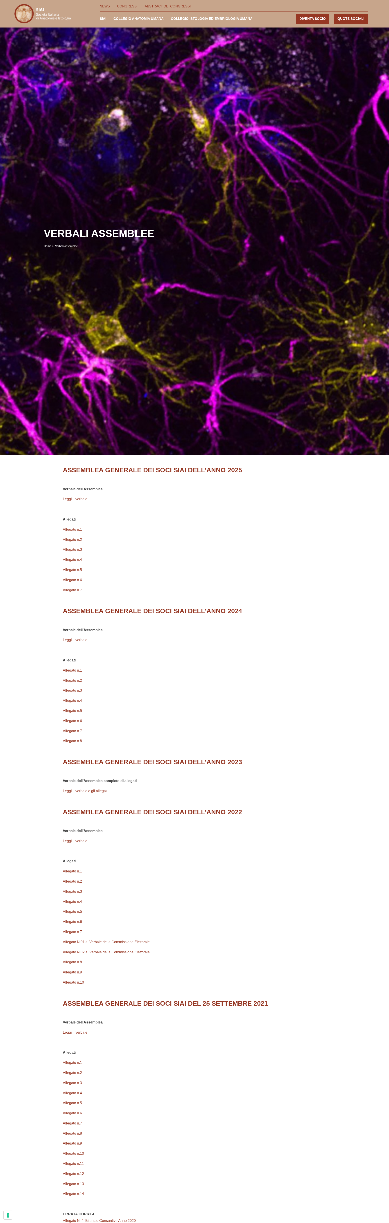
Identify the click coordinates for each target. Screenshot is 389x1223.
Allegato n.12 (73, 1174)
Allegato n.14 (73, 1194)
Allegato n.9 (72, 972)
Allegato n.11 (73, 1164)
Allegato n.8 (72, 741)
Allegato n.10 (73, 982)
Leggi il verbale (75, 499)
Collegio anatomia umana (138, 19)
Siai (103, 19)
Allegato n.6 (72, 580)
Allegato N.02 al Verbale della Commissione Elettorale (106, 952)
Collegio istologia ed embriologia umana (212, 19)
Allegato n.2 (72, 540)
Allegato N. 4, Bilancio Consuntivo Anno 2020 (99, 1221)
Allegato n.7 (72, 590)
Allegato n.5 (72, 570)
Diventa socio (312, 19)
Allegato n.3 (72, 549)
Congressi (127, 6)
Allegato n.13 (73, 1184)
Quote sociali (350, 19)
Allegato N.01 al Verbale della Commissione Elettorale (106, 942)
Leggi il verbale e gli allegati (85, 791)
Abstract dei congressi (168, 6)
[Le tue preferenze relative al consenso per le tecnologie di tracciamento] (8, 1215)
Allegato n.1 (72, 529)
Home (47, 246)
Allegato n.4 (72, 560)
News (105, 6)
